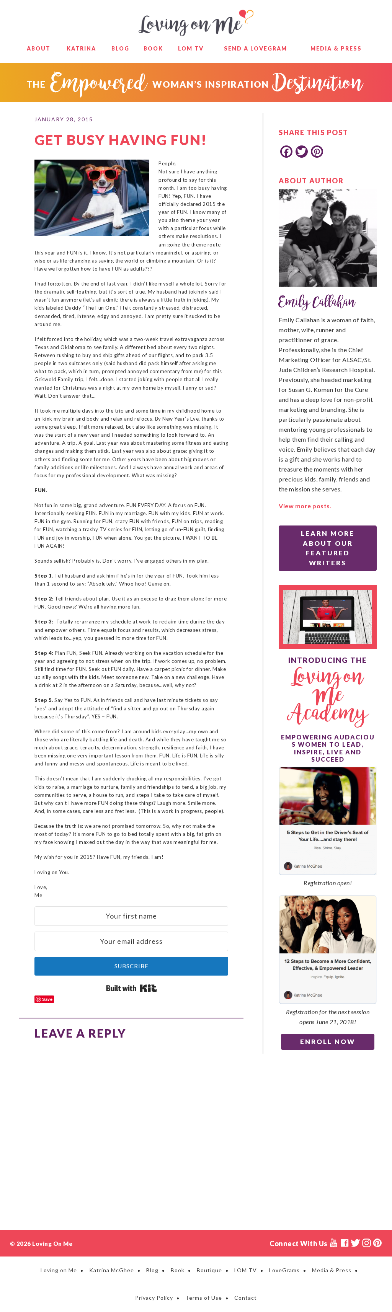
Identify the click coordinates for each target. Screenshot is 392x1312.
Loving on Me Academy (328, 696)
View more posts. (305, 505)
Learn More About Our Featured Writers (327, 548)
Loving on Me (196, 23)
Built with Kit (131, 988)
